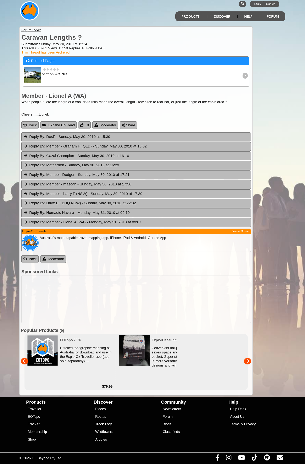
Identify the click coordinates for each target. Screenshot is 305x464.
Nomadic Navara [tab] (79, 213)
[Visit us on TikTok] (254, 459)
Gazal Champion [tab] (79, 156)
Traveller (34, 409)
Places (100, 409)
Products (191, 16)
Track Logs (103, 424)
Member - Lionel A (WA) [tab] (85, 222)
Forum (273, 16)
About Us (237, 417)
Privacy (250, 424)
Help (248, 16)
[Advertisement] (156, 299)
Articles (101, 439)
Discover (222, 16)
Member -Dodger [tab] (79, 175)
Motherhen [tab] (74, 165)
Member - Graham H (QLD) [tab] (88, 146)
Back (33, 125)
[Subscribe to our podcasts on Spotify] (266, 459)
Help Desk (238, 409)
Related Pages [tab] (43, 61)
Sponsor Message (241, 231)
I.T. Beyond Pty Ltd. (47, 458)
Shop (32, 439)
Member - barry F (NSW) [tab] (85, 194)
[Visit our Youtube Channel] (242, 459)
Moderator (108, 125)
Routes (100, 417)
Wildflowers (104, 432)
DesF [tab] (69, 137)
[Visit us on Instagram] (228, 459)
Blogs (167, 424)
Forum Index (31, 30)
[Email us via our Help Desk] (279, 459)
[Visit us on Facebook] (217, 459)
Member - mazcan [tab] (80, 184)
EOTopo (34, 417)
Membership (37, 432)
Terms (235, 424)
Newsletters (172, 409)
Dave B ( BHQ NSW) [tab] (82, 203)
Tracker (34, 424)
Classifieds (171, 432)
